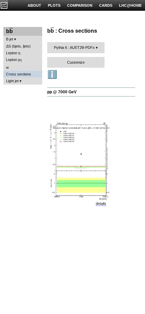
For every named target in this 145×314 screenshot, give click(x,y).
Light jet (12, 81)
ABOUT (34, 5)
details (101, 203)
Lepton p (14, 60)
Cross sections (18, 74)
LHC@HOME (130, 5)
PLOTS (54, 5)
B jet (9, 39)
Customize (76, 62)
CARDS (105, 5)
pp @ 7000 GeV (62, 92)
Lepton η (13, 53)
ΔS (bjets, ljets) (18, 46)
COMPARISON (79, 5)
